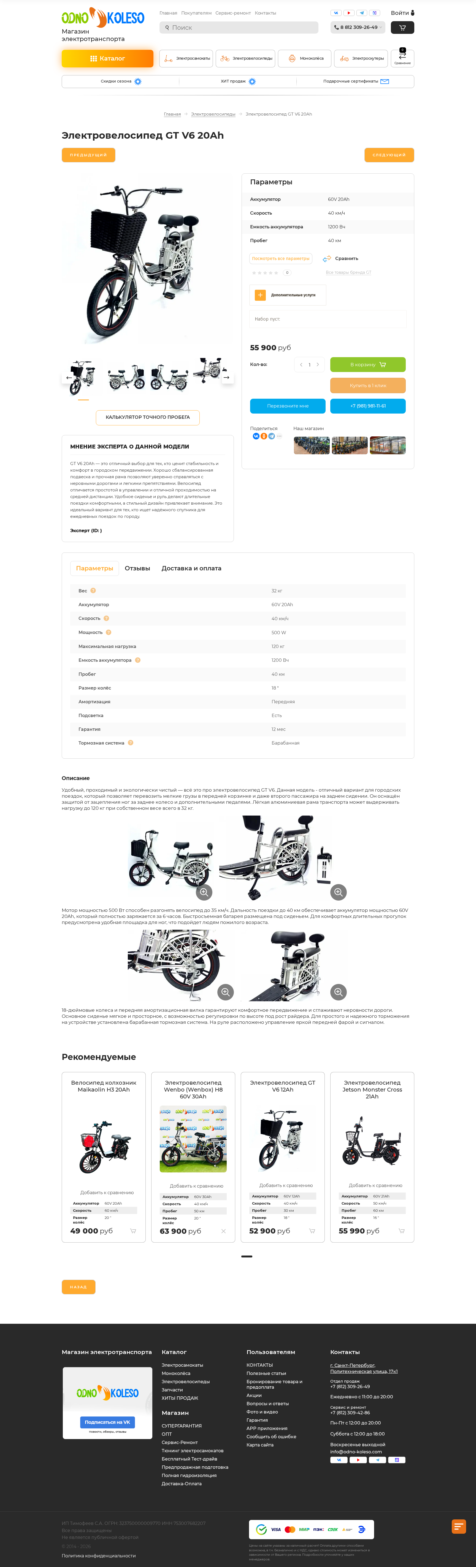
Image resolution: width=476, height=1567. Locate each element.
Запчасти (172, 1390)
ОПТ (167, 1434)
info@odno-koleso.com (356, 1451)
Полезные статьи (266, 1373)
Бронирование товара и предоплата (274, 1384)
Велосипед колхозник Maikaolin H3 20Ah (103, 1086)
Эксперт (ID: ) (86, 530)
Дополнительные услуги (293, 295)
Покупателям (196, 13)
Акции (254, 1395)
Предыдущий (88, 155)
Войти (400, 13)
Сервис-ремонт (233, 13)
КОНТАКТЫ (260, 1365)
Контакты (265, 13)
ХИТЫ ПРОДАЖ (180, 1398)
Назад (78, 1287)
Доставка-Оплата (182, 1483)
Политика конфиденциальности (99, 1555)
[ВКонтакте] (256, 436)
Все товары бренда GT (348, 272)
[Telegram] (271, 436)
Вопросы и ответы (268, 1403)
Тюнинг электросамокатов (193, 1450)
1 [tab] (246, 1256)
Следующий (389, 155)
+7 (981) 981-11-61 (368, 406)
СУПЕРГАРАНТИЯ (182, 1426)
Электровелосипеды (186, 1381)
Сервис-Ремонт (180, 1442)
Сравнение (402, 57)
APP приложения (267, 1428)
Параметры (94, 568)
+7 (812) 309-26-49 (350, 1386)
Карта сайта (260, 1445)
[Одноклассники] (264, 436)
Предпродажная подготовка (195, 1467)
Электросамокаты (182, 1365)
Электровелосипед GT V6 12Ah (282, 1086)
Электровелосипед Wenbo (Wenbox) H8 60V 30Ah (193, 1089)
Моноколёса (176, 1373)
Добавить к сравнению (107, 1192)
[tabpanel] (104, 1157)
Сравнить (346, 258)
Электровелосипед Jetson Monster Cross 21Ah (372, 1089)
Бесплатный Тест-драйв (189, 1459)
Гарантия (257, 1420)
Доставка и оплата (191, 568)
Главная (168, 13)
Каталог (112, 58)
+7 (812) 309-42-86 (350, 1412)
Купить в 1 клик (368, 385)
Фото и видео (262, 1412)
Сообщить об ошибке (271, 1436)
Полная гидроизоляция (189, 1475)
